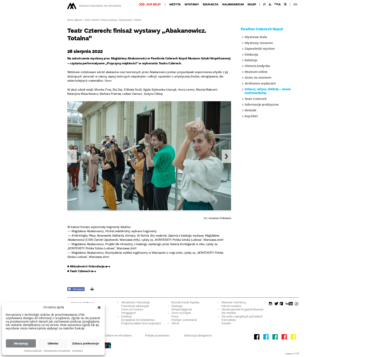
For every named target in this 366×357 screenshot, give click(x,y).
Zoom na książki (181, 313)
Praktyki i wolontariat (184, 320)
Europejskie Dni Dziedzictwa (138, 320)
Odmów (53, 343)
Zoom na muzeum (258, 77)
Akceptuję (21, 343)
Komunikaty (229, 320)
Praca (174, 316)
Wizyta (175, 4)
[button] (99, 307)
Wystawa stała (256, 36)
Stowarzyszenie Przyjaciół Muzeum (243, 309)
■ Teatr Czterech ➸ (81, 271)
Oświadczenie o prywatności (57, 351)
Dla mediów (229, 313)
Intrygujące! (128, 313)
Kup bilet (153, 4)
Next (226, 156)
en (295, 4)
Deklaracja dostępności (198, 335)
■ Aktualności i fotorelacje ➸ (88, 266)
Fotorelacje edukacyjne (135, 306)
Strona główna (74, 20)
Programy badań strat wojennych (141, 323)
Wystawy (192, 4)
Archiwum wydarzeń (260, 83)
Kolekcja (251, 60)
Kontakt (251, 110)
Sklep (251, 4)
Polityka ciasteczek (33, 351)
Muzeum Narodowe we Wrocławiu (100, 6)
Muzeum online (256, 71)
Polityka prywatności (157, 335)
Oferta (175, 323)
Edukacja (210, 4)
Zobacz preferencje (85, 343)
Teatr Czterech (256, 98)
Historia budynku (257, 65)
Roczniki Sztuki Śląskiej (185, 302)
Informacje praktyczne (262, 104)
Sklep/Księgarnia (181, 309)
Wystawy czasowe (259, 42)
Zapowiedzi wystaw (260, 48)
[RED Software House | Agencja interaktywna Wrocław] (297, 353)
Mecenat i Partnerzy (234, 302)
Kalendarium (233, 4)
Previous (72, 156)
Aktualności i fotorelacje (135, 302)
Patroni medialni (231, 306)
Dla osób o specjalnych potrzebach (242, 316)
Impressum (77, 351)
